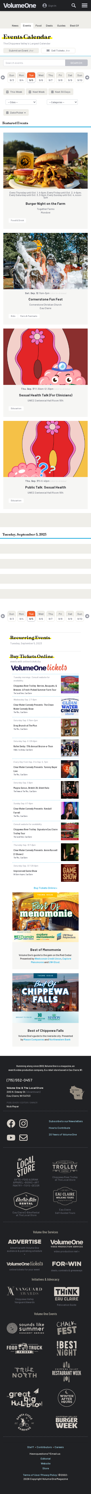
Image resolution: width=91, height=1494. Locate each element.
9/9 (70, 78)
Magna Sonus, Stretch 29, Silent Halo (31, 787)
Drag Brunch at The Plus (25, 725)
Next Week (38, 91)
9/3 (11, 78)
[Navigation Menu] (84, 5)
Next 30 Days (62, 91)
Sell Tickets (60, 50)
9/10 (79, 78)
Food (39, 25)
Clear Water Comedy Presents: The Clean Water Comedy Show (33, 706)
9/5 (31, 78)
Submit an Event (21, 50)
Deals (49, 25)
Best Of (74, 25)
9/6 (41, 78)
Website (45, 1463)
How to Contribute (59, 1127)
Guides (61, 25)
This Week (16, 91)
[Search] (73, 5)
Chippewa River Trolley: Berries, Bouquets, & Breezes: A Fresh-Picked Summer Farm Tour (35, 687)
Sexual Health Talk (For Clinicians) (45, 395)
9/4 (21, 78)
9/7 (50, 78)
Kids (13, 316)
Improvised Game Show (25, 870)
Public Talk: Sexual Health (45, 487)
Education (16, 408)
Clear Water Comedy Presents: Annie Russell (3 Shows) (35, 851)
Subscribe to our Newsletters (66, 1121)
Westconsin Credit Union (48, 958)
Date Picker (17, 112)
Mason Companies (34, 1039)
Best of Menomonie (45, 950)
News (15, 25)
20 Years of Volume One (63, 1134)
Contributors (44, 1446)
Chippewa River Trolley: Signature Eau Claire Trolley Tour (35, 831)
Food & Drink (17, 220)
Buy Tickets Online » (45, 887)
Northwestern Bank (59, 1039)
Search (76, 62)
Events (27, 25)
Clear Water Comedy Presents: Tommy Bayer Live (35, 768)
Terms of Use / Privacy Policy (40, 1474)
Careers (59, 1446)
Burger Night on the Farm (45, 203)
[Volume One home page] (21, 6)
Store (45, 1468)
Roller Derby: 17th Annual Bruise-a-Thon (33, 746)
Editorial (46, 1458)
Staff (30, 1446)
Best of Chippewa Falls (46, 1030)
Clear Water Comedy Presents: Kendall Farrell (32, 810)
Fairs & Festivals (28, 316)
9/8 (60, 78)
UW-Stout (54, 962)
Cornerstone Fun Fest (45, 299)
